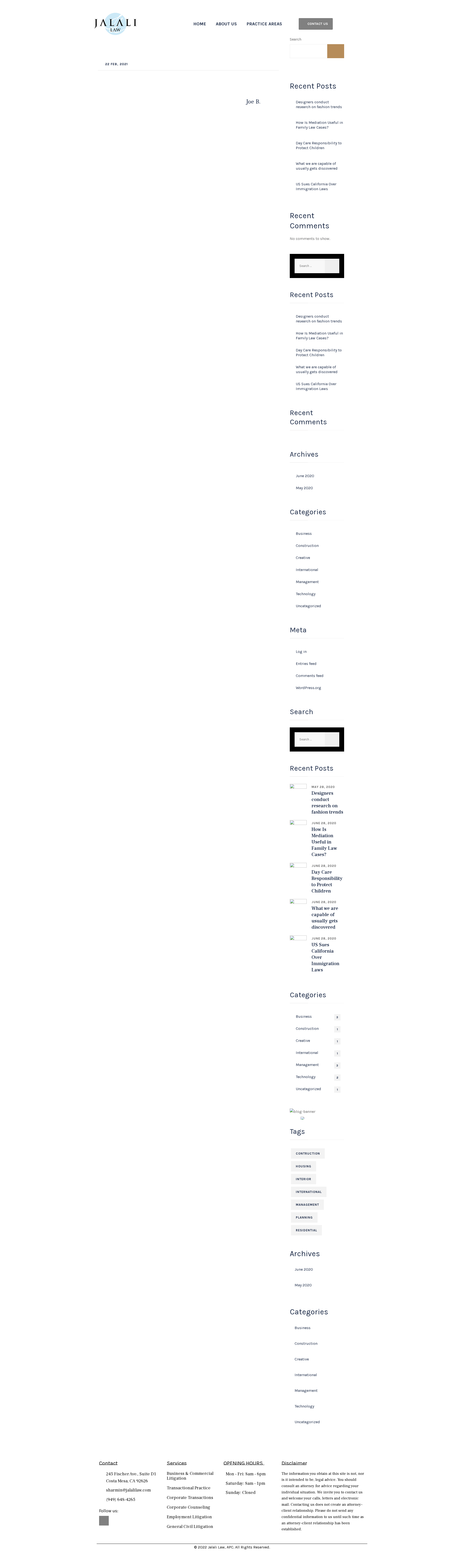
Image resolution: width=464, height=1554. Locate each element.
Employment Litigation (189, 1517)
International (307, 569)
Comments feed (310, 675)
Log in (301, 651)
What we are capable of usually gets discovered (317, 166)
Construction (307, 545)
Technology (305, 594)
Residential (306, 1230)
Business (304, 533)
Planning (304, 1217)
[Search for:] (317, 266)
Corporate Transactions (190, 1497)
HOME (199, 24)
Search (295, 39)
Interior (303, 1179)
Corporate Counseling (188, 1507)
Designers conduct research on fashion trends (319, 104)
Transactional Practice (188, 1488)
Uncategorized (308, 606)
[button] (316, 24)
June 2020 (305, 476)
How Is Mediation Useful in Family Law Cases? (319, 125)
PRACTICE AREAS (264, 24)
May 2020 (304, 488)
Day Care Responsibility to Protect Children (319, 145)
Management (307, 581)
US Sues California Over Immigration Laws (316, 186)
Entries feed (306, 663)
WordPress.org (308, 687)
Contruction (308, 1153)
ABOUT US (226, 24)
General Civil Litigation (190, 1526)
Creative (303, 557)
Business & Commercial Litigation (190, 1476)
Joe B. (253, 101)
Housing (303, 1166)
